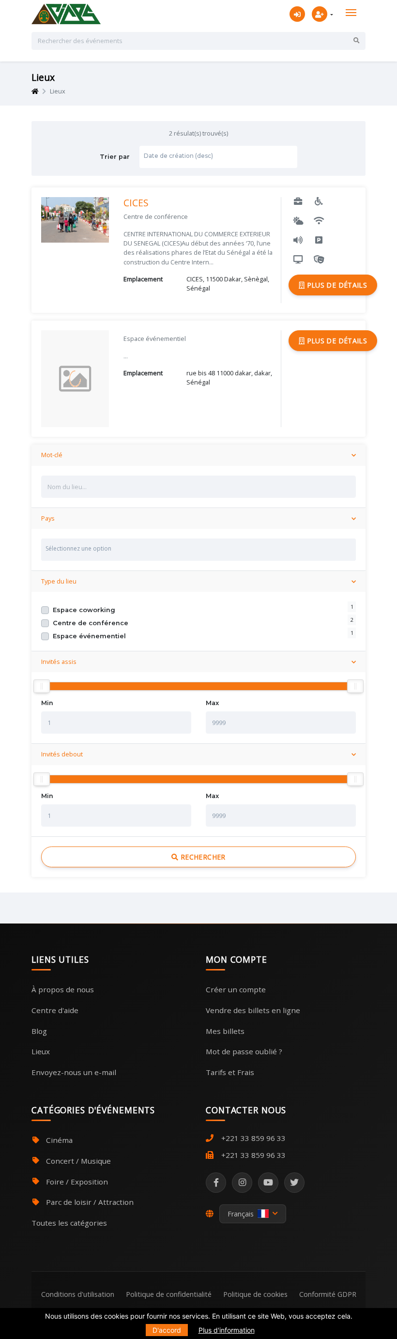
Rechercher (202, 857)
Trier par (156, 156)
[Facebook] (216, 1182)
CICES (136, 202)
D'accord (167, 1330)
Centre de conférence (90, 623)
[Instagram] (242, 1182)
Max (212, 703)
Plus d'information (226, 1330)
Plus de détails (336, 285)
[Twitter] (294, 1182)
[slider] (41, 686)
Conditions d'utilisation (77, 1294)
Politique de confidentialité (169, 1294)
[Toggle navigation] (351, 12)
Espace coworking (84, 610)
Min (47, 703)
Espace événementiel (89, 636)
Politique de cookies (255, 1294)
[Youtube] (268, 1182)
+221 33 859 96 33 (253, 1138)
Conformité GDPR (327, 1294)
